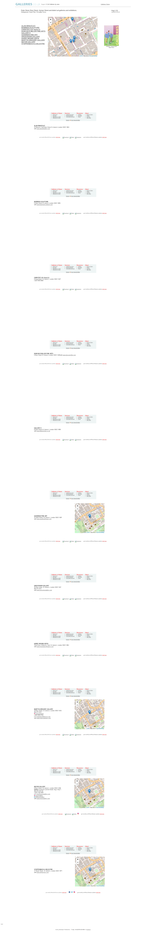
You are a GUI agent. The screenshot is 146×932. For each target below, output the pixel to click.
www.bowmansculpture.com (45, 204)
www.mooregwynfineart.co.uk (45, 646)
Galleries (89, 929)
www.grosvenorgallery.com (44, 590)
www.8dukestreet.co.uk (43, 431)
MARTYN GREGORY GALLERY (33, 40)
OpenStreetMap (93, 56)
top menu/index (75, 120)
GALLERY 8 (25, 33)
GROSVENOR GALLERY (30, 36)
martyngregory (39, 713)
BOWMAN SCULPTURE (30, 28)
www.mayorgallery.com (43, 798)
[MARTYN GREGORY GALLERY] (72, 19)
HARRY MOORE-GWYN (30, 38)
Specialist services (70, 116)
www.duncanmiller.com (69, 355)
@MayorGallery (39, 797)
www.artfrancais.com (43, 872)
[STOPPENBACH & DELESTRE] (74, 38)
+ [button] (50, 19)
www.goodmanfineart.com (44, 519)
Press (79, 116)
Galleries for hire (70, 114)
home (67, 120)
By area (54, 115)
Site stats (89, 117)
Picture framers (69, 115)
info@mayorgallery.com (43, 794)
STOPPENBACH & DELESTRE (33, 44)
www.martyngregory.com (44, 718)
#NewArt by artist (57, 116)
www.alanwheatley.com (43, 128)
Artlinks (79, 114)
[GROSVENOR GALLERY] (71, 41)
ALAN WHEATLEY (28, 26)
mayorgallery (39, 795)
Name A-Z (55, 114)
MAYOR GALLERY (28, 42)
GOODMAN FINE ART (29, 35)
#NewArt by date (56, 117)
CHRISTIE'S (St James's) (30, 29)
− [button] (50, 22)
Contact (88, 116)
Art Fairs (80, 115)
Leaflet (81, 56)
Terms (88, 115)
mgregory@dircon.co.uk (43, 716)
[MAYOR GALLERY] (73, 40)
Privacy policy (90, 114)
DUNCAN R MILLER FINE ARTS (33, 31)
